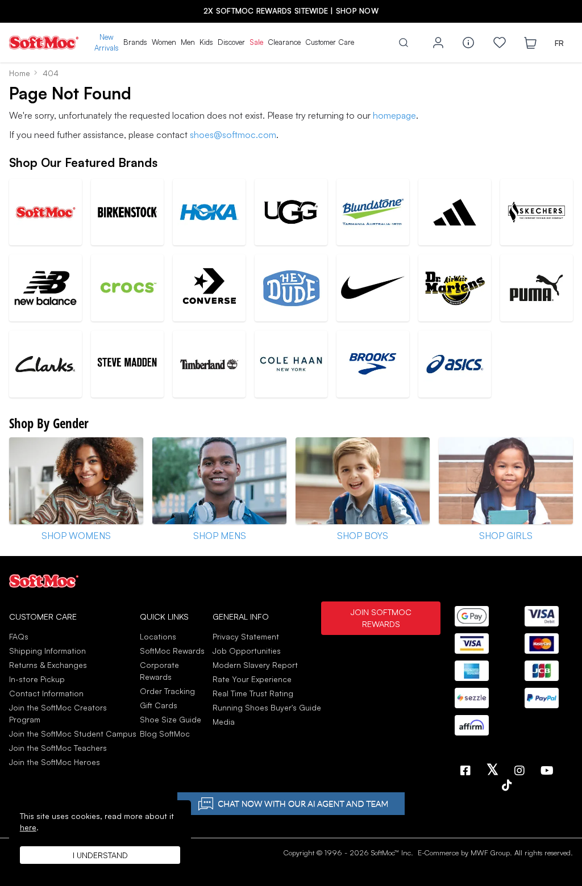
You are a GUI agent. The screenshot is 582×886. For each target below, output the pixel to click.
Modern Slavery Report (255, 665)
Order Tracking (167, 691)
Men (188, 42)
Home (19, 73)
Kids (206, 42)
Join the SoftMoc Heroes (54, 762)
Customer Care (329, 42)
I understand (100, 855)
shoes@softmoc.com (233, 134)
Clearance (284, 42)
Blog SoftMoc (165, 733)
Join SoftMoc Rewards (380, 618)
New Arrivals (106, 42)
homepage (394, 115)
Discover (231, 42)
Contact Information (46, 693)
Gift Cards (158, 705)
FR (559, 43)
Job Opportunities (247, 650)
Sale (256, 42)
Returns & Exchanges (48, 665)
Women (164, 42)
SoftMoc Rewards (172, 650)
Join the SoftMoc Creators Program (58, 713)
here (28, 827)
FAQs (18, 636)
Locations (158, 636)
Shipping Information (47, 650)
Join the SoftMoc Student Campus (72, 733)
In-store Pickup (37, 679)
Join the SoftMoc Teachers (58, 748)
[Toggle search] (403, 42)
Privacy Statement (246, 636)
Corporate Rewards (159, 671)
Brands (135, 42)
